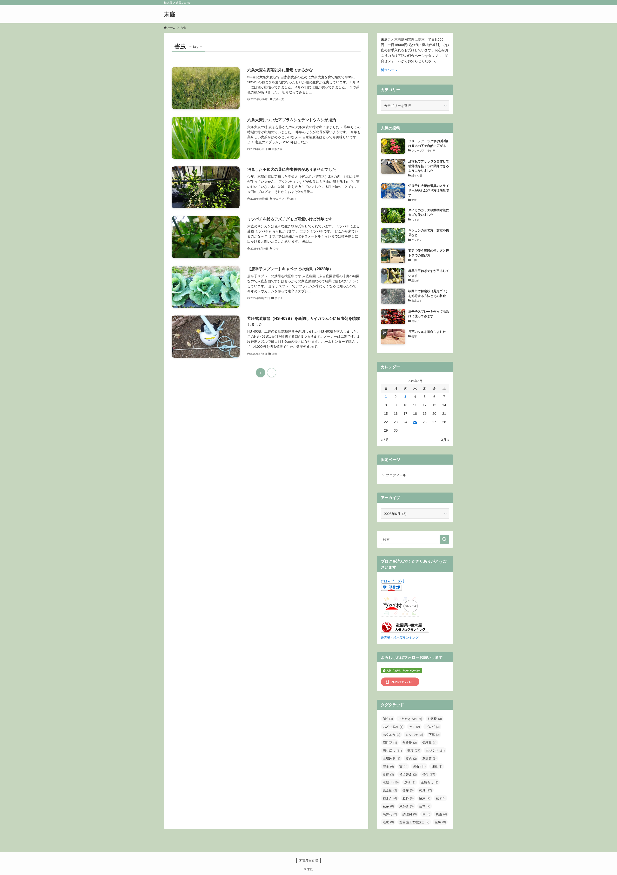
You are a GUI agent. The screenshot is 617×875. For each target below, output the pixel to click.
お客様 (435, 718)
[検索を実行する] (444, 539)
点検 (409, 782)
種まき (390, 798)
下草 (434, 734)
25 (415, 422)
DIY (388, 718)
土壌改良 (391, 758)
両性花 (390, 742)
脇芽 (424, 798)
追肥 (388, 822)
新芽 (388, 774)
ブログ (432, 726)
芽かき (406, 806)
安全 (388, 766)
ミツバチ (414, 734)
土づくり (435, 750)
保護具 (429, 742)
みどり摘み (393, 726)
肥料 (408, 798)
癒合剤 (390, 790)
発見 (425, 790)
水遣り (391, 782)
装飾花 (390, 814)
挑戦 (436, 766)
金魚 (440, 822)
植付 (428, 774)
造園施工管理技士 (414, 822)
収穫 (413, 750)
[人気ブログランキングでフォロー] (401, 671)
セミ (414, 726)
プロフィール (396, 475)
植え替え (408, 774)
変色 (411, 758)
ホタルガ (391, 734)
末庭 (169, 14)
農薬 (441, 814)
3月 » (445, 439)
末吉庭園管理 (308, 860)
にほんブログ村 (392, 580)
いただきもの (410, 718)
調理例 (409, 814)
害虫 (419, 766)
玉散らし (429, 782)
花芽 (388, 806)
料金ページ (389, 69)
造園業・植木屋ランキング (399, 637)
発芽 (408, 790)
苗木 (424, 806)
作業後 (409, 742)
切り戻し (392, 750)
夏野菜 (429, 758)
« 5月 (385, 439)
